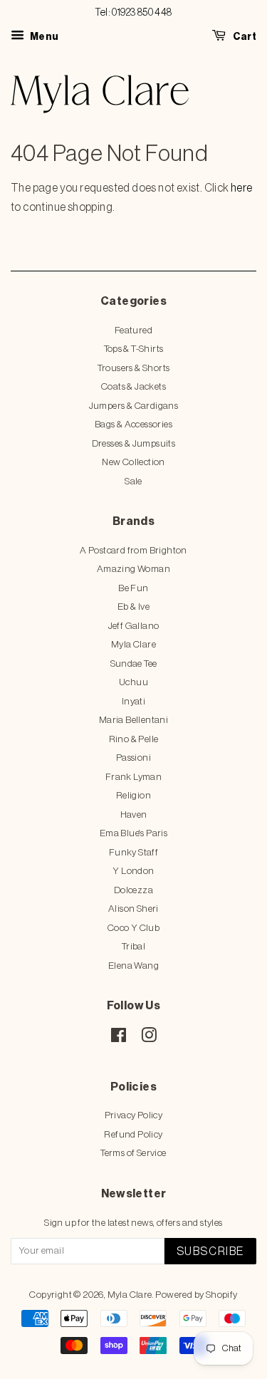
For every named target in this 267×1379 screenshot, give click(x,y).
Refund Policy (133, 1134)
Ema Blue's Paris (133, 833)
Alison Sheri (133, 908)
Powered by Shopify (196, 1294)
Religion (133, 795)
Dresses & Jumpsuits (134, 443)
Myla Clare (133, 644)
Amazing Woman (133, 568)
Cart (243, 37)
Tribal (133, 946)
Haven (133, 814)
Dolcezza (133, 890)
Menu (43, 37)
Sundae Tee (133, 663)
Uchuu (133, 682)
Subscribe (210, 1251)
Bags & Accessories (133, 424)
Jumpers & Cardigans (134, 405)
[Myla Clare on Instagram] (149, 1038)
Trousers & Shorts (134, 368)
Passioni (133, 757)
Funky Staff (133, 852)
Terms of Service (133, 1152)
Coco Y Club (133, 927)
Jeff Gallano (133, 625)
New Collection (133, 462)
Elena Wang (133, 965)
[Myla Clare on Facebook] (118, 1038)
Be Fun (133, 588)
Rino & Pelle (134, 739)
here (242, 188)
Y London (133, 870)
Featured (133, 330)
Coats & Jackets (133, 386)
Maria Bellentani (133, 719)
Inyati (133, 701)
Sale (133, 481)
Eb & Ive (133, 606)
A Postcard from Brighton (133, 550)
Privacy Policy (134, 1115)
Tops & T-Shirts (134, 348)
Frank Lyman (133, 776)
